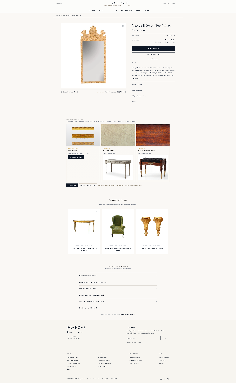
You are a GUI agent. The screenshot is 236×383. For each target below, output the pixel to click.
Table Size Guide (133, 363)
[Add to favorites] (123, 26)
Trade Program (102, 357)
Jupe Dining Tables (72, 360)
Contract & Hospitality (104, 363)
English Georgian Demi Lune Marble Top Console (84, 249)
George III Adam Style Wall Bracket (152, 248)
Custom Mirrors (71, 366)
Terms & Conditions (95, 378)
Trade (146, 10)
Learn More (72, 185)
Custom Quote (102, 366)
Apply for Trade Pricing (104, 360)
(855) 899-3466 (123, 314)
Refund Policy (114, 378)
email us (132, 314)
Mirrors (63, 15)
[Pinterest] (168, 379)
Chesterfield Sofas (72, 357)
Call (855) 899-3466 (153, 54)
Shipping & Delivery (134, 357)
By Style (102, 10)
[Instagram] (161, 379)
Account (165, 4)
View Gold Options (76, 157)
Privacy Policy (105, 378)
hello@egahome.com (73, 338)
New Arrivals (126, 10)
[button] (153, 63)
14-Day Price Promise (135, 360)
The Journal (162, 360)
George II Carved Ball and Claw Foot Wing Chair (118, 249)
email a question (154, 59)
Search (59, 4)
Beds (68, 369)
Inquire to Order (153, 48)
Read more (135, 78)
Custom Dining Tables (73, 363)
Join (164, 338)
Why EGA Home (164, 357)
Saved (173, 4)
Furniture (91, 10)
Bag (178, 4)
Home (58, 15)
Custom (114, 10)
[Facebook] (164, 379)
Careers (161, 363)
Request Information (87, 185)
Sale (138, 10)
